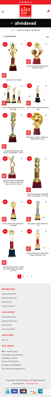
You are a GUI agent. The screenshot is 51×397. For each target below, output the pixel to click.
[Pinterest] (25, 2)
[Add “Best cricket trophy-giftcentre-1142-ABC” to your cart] (4, 219)
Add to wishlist (22, 44)
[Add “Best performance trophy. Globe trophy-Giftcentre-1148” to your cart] (28, 248)
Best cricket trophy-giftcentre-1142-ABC (13, 224)
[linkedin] (28, 2)
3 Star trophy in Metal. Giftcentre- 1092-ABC (13, 108)
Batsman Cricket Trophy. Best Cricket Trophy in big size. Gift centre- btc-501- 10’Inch (13, 182)
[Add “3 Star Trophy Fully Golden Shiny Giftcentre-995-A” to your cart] (28, 61)
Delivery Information (9, 294)
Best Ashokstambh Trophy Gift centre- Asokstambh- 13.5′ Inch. (37, 195)
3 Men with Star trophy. (13, 80)
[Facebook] (19, 2)
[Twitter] (22, 2)
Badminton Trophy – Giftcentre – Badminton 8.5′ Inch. (38, 138)
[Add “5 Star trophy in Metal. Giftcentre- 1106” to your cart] (28, 103)
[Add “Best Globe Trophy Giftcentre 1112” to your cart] (28, 219)
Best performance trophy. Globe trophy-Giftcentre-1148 (38, 254)
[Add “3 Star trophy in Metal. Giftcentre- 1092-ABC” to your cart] (4, 103)
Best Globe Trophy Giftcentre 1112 (38, 224)
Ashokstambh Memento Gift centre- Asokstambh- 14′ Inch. (13, 152)
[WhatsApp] (31, 2)
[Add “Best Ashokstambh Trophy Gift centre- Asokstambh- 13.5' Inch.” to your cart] (28, 189)
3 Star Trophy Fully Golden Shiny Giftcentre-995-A (38, 67)
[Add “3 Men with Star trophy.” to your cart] (4, 75)
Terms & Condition (8, 306)
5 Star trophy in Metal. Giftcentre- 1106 (37, 108)
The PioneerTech (32, 383)
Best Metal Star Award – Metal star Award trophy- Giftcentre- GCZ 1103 (13, 268)
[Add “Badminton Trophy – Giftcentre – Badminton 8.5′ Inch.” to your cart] (28, 132)
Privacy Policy (7, 302)
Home (13, 30)
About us (5, 340)
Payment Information (9, 298)
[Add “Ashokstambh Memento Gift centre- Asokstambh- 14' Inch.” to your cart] (4, 146)
